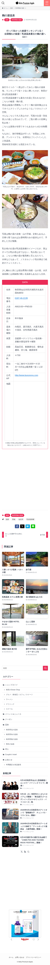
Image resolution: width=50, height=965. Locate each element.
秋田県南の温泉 (17, 19)
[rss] (25, 851)
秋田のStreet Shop (13, 690)
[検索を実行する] (45, 668)
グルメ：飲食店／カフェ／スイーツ (19, 695)
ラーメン (9, 699)
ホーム (11, 957)
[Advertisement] (25, 482)
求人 (7, 749)
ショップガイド (11, 685)
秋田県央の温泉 (12, 734)
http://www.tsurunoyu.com (26, 375)
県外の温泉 (10, 744)
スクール (9, 709)
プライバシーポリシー (33, 957)
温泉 (7, 19)
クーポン (8, 719)
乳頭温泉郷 (30, 519)
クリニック (10, 704)
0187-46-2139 (21, 298)
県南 (13, 519)
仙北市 (21, 519)
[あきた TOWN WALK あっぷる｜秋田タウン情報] (25, 3)
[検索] (28, 851)
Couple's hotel (11, 754)
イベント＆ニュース (13, 714)
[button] (17, 526)
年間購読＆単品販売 (13, 765)
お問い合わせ (19, 957)
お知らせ (8, 760)
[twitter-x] (21, 851)
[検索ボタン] (3, 3)
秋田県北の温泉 (12, 730)
